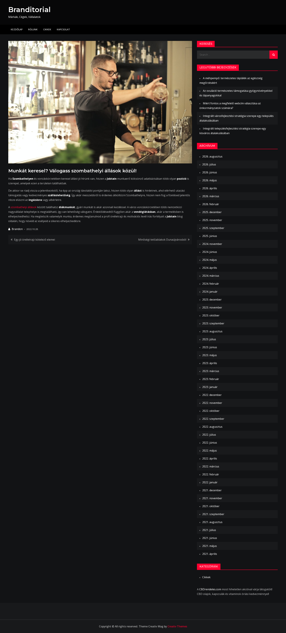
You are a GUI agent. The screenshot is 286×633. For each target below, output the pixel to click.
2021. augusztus (212, 522)
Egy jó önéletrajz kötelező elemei (34, 239)
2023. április (209, 363)
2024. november (212, 244)
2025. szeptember (213, 228)
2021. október (210, 506)
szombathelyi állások (24, 207)
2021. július (209, 530)
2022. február (210, 474)
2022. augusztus (212, 427)
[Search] (273, 55)
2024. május (209, 260)
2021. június (209, 538)
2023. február (210, 379)
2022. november (212, 403)
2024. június (209, 252)
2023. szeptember (213, 323)
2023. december (212, 299)
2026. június (209, 172)
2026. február (210, 204)
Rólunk (33, 29)
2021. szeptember (213, 514)
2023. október (210, 315)
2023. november (212, 307)
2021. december (212, 490)
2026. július (209, 164)
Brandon (17, 229)
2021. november (212, 498)
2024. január (209, 291)
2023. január (209, 387)
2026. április (209, 188)
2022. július (209, 434)
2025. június (209, 236)
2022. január (209, 482)
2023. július (209, 339)
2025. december (212, 212)
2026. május (209, 180)
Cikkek (47, 29)
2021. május (209, 546)
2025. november (212, 220)
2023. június (209, 347)
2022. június (209, 442)
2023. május (209, 355)
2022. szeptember (213, 419)
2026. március (210, 196)
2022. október (210, 411)
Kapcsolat (63, 29)
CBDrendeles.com (210, 589)
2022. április (209, 458)
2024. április (209, 268)
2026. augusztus (212, 156)
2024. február (210, 283)
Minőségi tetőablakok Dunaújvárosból (162, 239)
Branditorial (29, 9)
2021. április (209, 554)
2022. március (210, 466)
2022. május (209, 450)
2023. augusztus (212, 331)
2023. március (210, 371)
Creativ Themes (177, 626)
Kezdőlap (17, 29)
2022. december (212, 395)
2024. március (210, 276)
